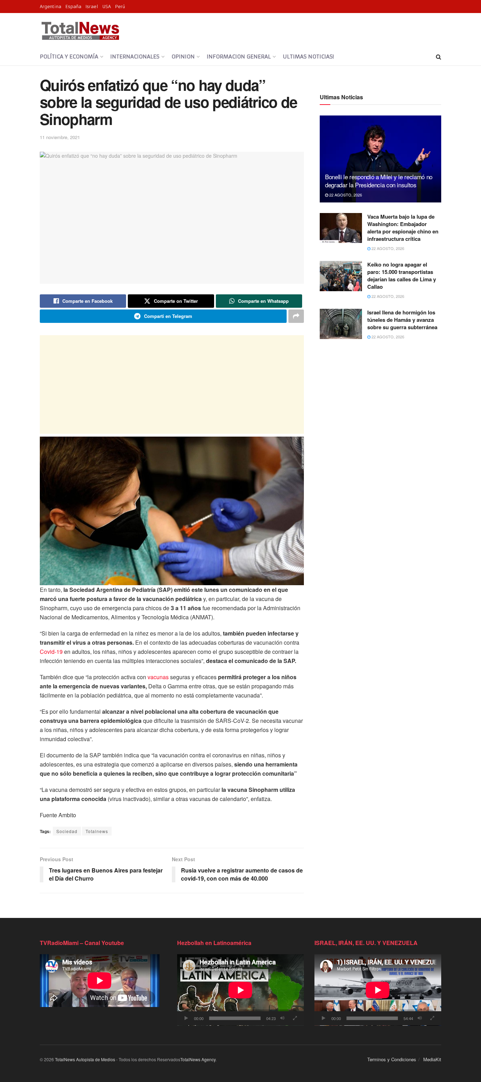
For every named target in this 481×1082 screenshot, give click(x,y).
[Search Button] (438, 56)
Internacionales (135, 56)
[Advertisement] (172, 384)
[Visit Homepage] (80, 30)
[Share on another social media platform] (296, 316)
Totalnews (97, 831)
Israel (92, 6)
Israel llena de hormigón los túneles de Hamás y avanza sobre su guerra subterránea (402, 319)
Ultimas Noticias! (308, 56)
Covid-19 (51, 652)
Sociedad (66, 831)
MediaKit (432, 1059)
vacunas (158, 677)
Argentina (50, 6)
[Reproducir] (186, 1018)
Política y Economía (69, 56)
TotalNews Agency (197, 1059)
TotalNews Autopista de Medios (85, 1059)
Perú (120, 6)
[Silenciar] (282, 1018)
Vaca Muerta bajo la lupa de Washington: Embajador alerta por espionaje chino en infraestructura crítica (402, 228)
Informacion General (239, 56)
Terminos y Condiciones (391, 1059)
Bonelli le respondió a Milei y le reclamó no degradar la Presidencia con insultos (378, 180)
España (73, 6)
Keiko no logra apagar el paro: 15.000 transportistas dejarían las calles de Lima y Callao (401, 275)
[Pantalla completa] (294, 1018)
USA (106, 6)
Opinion (183, 56)
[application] (240, 990)
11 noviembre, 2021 (60, 137)
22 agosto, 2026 (345, 195)
